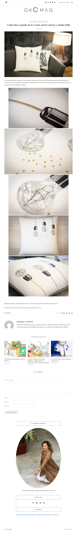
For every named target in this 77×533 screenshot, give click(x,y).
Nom (6, 397)
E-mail (6, 402)
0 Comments (7, 313)
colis (39, 307)
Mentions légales (8, 529)
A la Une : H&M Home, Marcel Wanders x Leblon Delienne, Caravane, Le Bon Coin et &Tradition (38, 360)
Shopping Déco (43, 21)
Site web (6, 406)
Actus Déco (33, 21)
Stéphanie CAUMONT (25, 322)
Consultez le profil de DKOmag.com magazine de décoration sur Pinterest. (37, 515)
